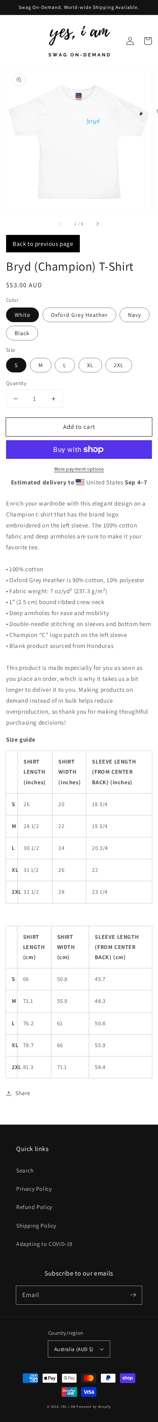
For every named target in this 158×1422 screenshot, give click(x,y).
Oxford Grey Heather (79, 314)
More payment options (79, 469)
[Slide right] (97, 224)
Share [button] (22, 1093)
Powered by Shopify (94, 1406)
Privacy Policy (33, 1188)
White (22, 314)
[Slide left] (61, 224)
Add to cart (79, 426)
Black (22, 333)
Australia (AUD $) (74, 1349)
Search (25, 1170)
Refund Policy (34, 1207)
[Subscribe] (133, 1295)
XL (90, 365)
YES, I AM (68, 1406)
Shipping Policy (36, 1225)
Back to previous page (43, 243)
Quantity (16, 383)
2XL (119, 365)
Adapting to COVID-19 (44, 1244)
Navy (134, 314)
